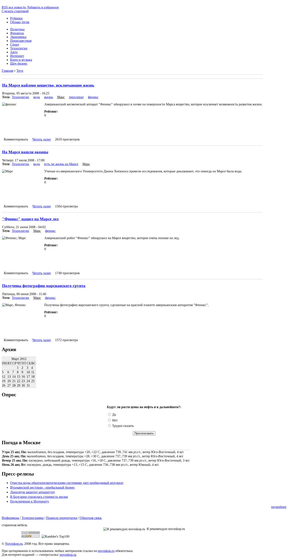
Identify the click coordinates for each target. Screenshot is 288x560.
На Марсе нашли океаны (25, 152)
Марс (61, 97)
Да (113, 414)
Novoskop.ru (14, 543)
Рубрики (16, 18)
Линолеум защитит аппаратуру (32, 492)
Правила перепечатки (61, 518)
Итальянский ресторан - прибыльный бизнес (42, 487)
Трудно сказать (122, 426)
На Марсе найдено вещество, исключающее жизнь (48, 85)
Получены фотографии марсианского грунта (43, 285)
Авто (13, 52)
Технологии (18, 48)
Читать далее (41, 139)
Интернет (17, 56)
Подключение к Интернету (29, 501)
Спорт (14, 44)
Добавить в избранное (43, 7)
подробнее (278, 507)
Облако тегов (19, 22)
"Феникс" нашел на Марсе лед (30, 219)
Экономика (18, 37)
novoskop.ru (106, 551)
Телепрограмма (33, 518)
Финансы (17, 33)
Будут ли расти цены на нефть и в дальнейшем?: (144, 407)
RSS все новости (14, 7)
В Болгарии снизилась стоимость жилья (39, 497)
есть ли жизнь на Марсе (61, 164)
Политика (17, 29)
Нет (114, 420)
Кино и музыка (21, 59)
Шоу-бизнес (18, 63)
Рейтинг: (51, 111)
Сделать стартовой (15, 11)
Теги (19, 70)
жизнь (48, 97)
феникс (93, 97)
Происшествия (20, 40)
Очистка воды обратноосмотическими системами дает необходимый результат (66, 483)
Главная (7, 70)
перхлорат (76, 97)
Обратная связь (91, 518)
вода (36, 97)
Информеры (10, 518)
